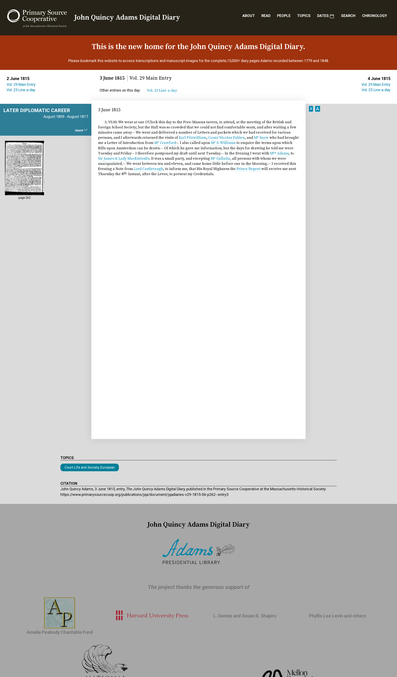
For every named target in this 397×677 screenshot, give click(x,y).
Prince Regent (249, 168)
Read (265, 15)
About (248, 15)
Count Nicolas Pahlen (226, 137)
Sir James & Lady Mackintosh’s (123, 158)
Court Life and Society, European (90, 467)
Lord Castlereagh (148, 168)
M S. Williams (223, 142)
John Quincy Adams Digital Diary (127, 17)
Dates (323, 15)
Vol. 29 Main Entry (21, 84)
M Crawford (165, 142)
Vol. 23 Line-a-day (21, 90)
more (79, 130)
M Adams (279, 153)
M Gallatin (220, 158)
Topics (304, 15)
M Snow (261, 137)
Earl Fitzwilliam (192, 137)
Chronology (374, 15)
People (284, 15)
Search (348, 15)
